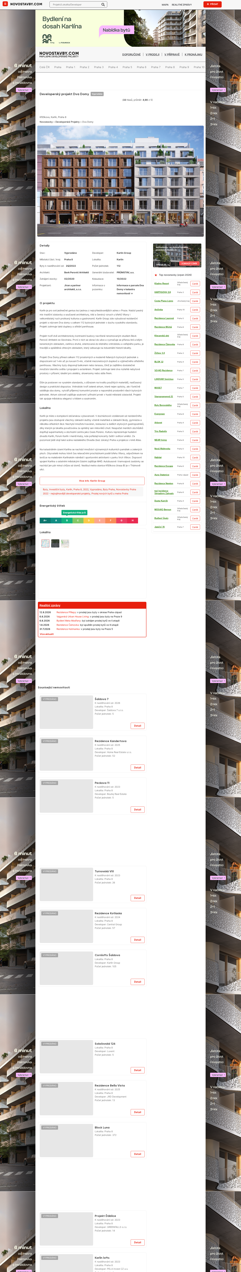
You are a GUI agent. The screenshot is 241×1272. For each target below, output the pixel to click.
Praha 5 (127, 67)
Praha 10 (199, 67)
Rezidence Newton (163, 323)
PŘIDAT (214, 4)
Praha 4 (113, 67)
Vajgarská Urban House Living (73, 613)
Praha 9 (184, 67)
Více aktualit (47, 630)
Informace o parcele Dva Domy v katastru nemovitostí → (130, 286)
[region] (92, 563)
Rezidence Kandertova (110, 738)
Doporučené (131, 54)
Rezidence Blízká (163, 463)
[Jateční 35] (177, 242)
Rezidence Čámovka (164, 350)
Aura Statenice (161, 410)
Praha (57, 67)
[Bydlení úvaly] (120, 76)
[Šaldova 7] (66, 709)
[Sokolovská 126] (66, 1053)
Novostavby (46, 121)
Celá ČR (45, 67)
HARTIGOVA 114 (162, 289)
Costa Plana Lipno (163, 297)
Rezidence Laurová (164, 332)
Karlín (69, 486)
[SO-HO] (92, 1162)
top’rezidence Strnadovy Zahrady (164, 471)
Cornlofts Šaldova (107, 952)
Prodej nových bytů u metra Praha (109, 490)
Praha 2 (84, 67)
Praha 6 (141, 67)
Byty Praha (109, 486)
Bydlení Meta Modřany (69, 617)
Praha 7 (156, 67)
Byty (45, 486)
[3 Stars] (80, 106)
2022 (86, 486)
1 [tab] (116, 230)
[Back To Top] (232, 1268)
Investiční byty (57, 486)
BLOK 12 (158, 358)
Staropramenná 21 (163, 489)
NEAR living (160, 480)
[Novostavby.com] (26, 3)
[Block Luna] (66, 1137)
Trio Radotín (160, 341)
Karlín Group (124, 249)
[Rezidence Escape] (92, 818)
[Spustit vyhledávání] (103, 4)
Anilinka (158, 306)
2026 (117, 699)
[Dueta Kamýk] (92, 639)
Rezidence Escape (163, 402)
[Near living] (92, 990)
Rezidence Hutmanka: (68, 625)
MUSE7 (158, 497)
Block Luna (102, 1124)
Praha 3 (99, 67)
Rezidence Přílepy (66, 609)
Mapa (165, 4)
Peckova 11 (102, 779)
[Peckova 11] (66, 792)
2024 (117, 913)
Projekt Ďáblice (105, 1212)
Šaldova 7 (102, 696)
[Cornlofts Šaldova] (66, 965)
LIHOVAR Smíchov (163, 515)
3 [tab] (124, 230)
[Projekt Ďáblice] (66, 1225)
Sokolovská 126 (105, 1040)
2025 (117, 741)
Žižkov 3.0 (159, 506)
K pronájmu (193, 54)
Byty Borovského (163, 436)
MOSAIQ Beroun (162, 454)
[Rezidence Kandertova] (66, 751)
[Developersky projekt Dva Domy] (120, 179)
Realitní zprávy (182, 4)
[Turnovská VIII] (66, 881)
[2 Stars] (64, 106)
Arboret (158, 523)
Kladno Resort (161, 280)
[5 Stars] (113, 106)
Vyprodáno (97, 94)
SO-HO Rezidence (163, 428)
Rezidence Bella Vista (110, 1082)
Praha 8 (170, 67)
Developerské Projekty (67, 121)
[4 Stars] (97, 106)
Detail (137, 722)
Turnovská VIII (104, 868)
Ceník (195, 280)
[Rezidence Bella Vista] (66, 1095)
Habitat (157, 315)
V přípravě (172, 54)
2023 (117, 783)
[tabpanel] (120, 179)
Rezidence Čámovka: (68, 621)
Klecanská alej (161, 445)
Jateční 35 (159, 393)
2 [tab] (120, 230)
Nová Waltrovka (162, 367)
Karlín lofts (102, 1254)
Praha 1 (70, 67)
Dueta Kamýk (161, 376)
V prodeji (152, 54)
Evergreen (159, 419)
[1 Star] (48, 106)
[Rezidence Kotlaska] (66, 923)
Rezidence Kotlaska (108, 910)
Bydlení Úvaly (161, 384)
